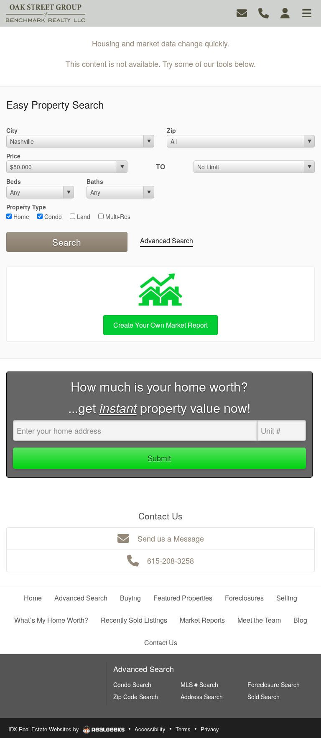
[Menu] (306, 12)
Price (13, 156)
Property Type (26, 207)
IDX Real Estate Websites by (44, 729)
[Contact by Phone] (263, 12)
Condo (52, 216)
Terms (183, 729)
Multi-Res (117, 216)
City (12, 130)
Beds (13, 181)
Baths (95, 181)
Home (20, 216)
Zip (171, 130)
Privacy (210, 729)
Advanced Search (166, 240)
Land (82, 216)
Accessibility (150, 729)
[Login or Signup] (285, 12)
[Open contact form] (242, 12)
